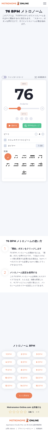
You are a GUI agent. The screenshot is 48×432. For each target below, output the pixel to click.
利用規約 (39, 428)
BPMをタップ (34, 125)
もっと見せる (24, 395)
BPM (9, 354)
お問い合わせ (10, 428)
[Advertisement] (24, 50)
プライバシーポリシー (25, 428)
